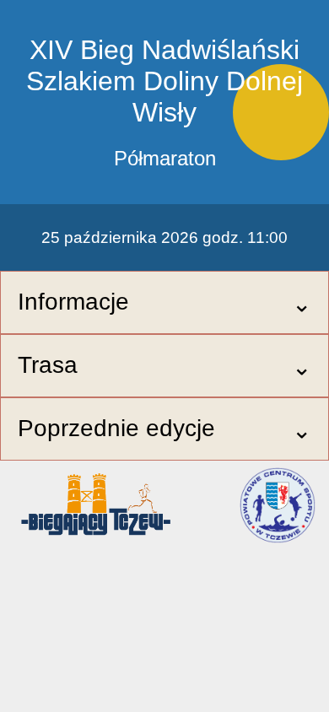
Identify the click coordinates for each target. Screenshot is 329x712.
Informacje (73, 302)
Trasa (48, 365)
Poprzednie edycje (116, 428)
